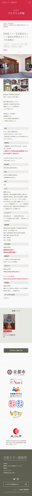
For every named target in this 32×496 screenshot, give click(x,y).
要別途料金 (14, 46)
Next (30, 66)
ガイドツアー (7, 44)
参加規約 (5, 463)
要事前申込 (6, 46)
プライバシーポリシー (7, 470)
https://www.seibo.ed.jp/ (10, 271)
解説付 (20, 46)
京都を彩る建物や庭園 (9, 252)
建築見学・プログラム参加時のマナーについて (12, 465)
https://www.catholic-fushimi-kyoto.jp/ (15, 278)
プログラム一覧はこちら (16, 350)
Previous (1, 66)
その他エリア (15, 44)
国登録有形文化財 (8, 250)
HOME (4, 23)
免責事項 (5, 468)
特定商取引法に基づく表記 (8, 472)
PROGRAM (10, 23)
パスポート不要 (23, 44)
